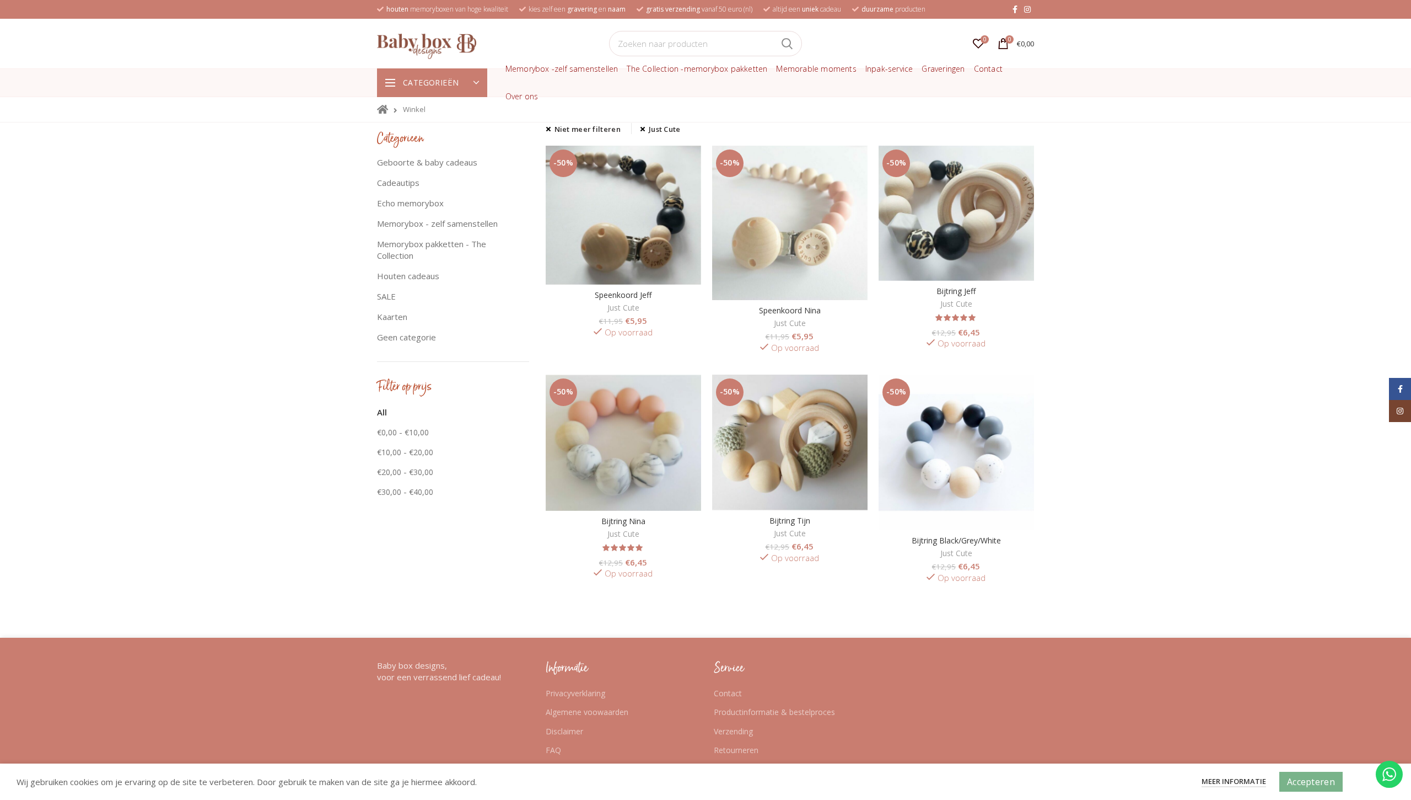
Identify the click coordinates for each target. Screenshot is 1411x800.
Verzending (733, 731)
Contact (728, 693)
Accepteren (1311, 782)
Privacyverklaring (575, 693)
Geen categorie (406, 337)
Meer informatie (1234, 781)
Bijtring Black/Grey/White (956, 541)
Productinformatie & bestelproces (774, 712)
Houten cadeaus (408, 275)
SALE (386, 296)
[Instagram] (1027, 9)
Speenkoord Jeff (623, 295)
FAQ (553, 750)
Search (787, 43)
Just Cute (665, 129)
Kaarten (392, 316)
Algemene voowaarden (587, 712)
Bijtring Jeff (956, 291)
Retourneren (736, 750)
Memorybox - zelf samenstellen (437, 223)
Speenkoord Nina (790, 311)
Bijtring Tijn (789, 521)
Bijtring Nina (623, 521)
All (382, 412)
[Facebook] (1015, 9)
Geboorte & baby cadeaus (427, 162)
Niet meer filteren (587, 129)
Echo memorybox (410, 203)
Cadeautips (398, 182)
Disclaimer (564, 731)
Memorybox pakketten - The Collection (431, 249)
